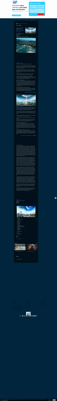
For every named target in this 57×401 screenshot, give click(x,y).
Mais (34, 19)
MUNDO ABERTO (27, 19)
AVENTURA (21, 19)
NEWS (15, 19)
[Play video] (26, 100)
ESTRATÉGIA (31, 19)
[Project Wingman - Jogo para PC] (20, 247)
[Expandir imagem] (26, 45)
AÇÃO (17, 19)
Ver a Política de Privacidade (5, 400)
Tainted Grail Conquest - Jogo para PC (31, 251)
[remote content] (26, 57)
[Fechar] (56, 400)
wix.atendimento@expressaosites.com (18, 306)
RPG (23, 19)
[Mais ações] (35, 23)
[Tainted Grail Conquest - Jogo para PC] (32, 247)
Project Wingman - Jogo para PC (18, 251)
